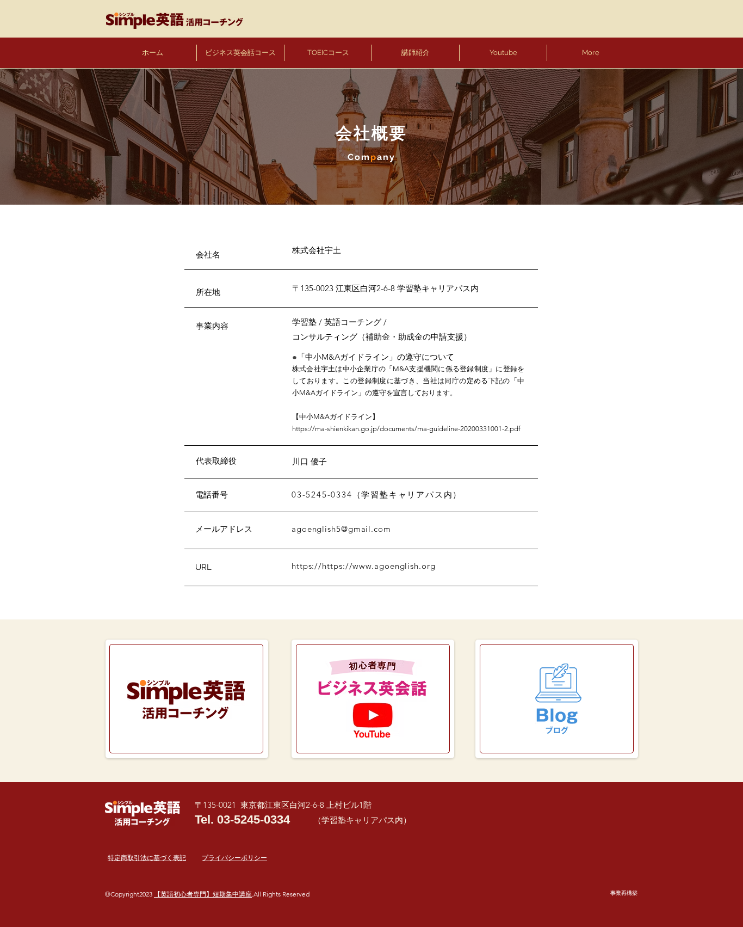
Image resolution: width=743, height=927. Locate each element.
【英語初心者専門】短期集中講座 (203, 894)
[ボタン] (188, 699)
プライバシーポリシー (234, 858)
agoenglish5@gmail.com (341, 529)
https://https (317, 566)
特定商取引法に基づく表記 (147, 858)
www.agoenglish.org (393, 566)
